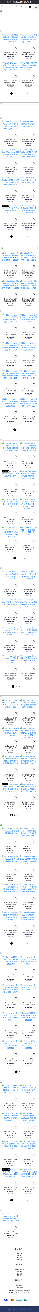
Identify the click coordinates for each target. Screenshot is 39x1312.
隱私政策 (19, 1271)
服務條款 (19, 1275)
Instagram (19, 1287)
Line (19, 1289)
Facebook (19, 1285)
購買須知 (19, 1256)
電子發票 (19, 1273)
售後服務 (19, 1257)
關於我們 (19, 1254)
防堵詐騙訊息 (19, 1269)
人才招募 (19, 1259)
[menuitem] (11, 93)
